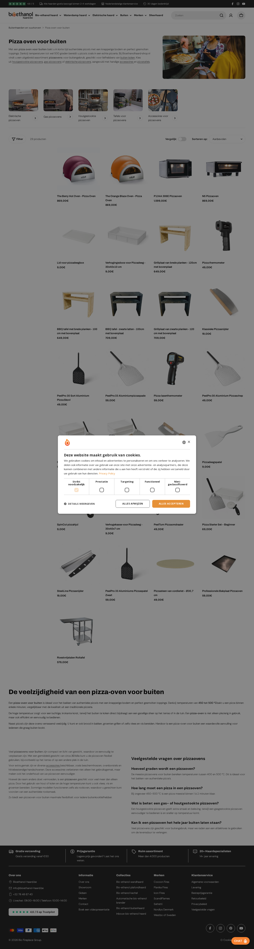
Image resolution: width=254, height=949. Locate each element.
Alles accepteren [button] (171, 503)
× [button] (188, 442)
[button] (79, 504)
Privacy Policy (107, 473)
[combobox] (184, 442)
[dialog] (127, 474)
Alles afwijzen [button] (132, 503)
